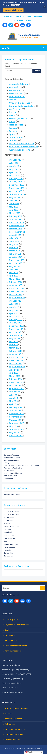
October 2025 (15, 191)
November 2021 (16, 329)
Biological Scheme (12, 739)
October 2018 (15, 420)
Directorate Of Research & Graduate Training (21, 465)
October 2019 (15, 385)
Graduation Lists (12, 640)
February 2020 (16, 379)
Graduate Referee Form (15, 729)
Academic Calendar (18, 84)
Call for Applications (11, 526)
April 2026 (13, 172)
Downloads (38, 16)
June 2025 (14, 203)
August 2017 (14, 432)
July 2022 (13, 304)
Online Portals (7, 16)
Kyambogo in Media (18, 118)
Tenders (13, 140)
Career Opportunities (14, 734)
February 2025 (15, 216)
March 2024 (14, 250)
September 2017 (16, 429)
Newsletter (8, 550)
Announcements (17, 96)
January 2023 (15, 285)
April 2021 (13, 344)
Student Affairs (16, 137)
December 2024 (16, 222)
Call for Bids (10, 724)
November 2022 (16, 291)
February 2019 (15, 407)
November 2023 (16, 260)
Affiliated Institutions (12, 458)
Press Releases (16, 125)
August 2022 (15, 301)
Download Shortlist (13, 10)
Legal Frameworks (11, 544)
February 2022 (15, 319)
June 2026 (14, 166)
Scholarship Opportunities (16, 645)
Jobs (29, 16)
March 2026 (14, 175)
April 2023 (13, 276)
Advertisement (16, 93)
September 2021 (16, 335)
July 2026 (13, 163)
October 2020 (15, 363)
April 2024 (13, 247)
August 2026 (15, 160)
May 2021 (13, 341)
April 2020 (13, 373)
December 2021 (16, 326)
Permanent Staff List (13, 651)
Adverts (7, 523)
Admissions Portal (10, 476)
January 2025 (15, 219)
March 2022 (14, 316)
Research (13, 131)
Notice (12, 121)
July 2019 (13, 395)
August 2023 (15, 266)
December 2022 (16, 288)
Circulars (7, 529)
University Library (12, 619)
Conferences (18, 20)
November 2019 (16, 382)
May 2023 (13, 272)
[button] (6, 48)
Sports (12, 134)
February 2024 (16, 254)
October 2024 (15, 228)
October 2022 (15, 294)
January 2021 (15, 354)
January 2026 (15, 182)
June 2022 (14, 307)
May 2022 (13, 310)
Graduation (8, 478)
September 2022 (17, 297)
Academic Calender (13, 719)
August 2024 (15, 235)
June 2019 (13, 398)
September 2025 (17, 194)
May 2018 (13, 426)
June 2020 (14, 370)
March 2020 (14, 376)
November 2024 (16, 225)
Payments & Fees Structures (17, 625)
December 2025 (16, 185)
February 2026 (16, 178)
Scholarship (8, 553)
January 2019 (15, 410)
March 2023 (14, 279)
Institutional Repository (12, 460)
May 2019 (13, 401)
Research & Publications (13, 468)
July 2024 (13, 238)
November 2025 (16, 188)
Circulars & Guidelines (19, 103)
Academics (14, 87)
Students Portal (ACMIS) (13, 473)
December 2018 (16, 413)
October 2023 (15, 263)
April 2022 (13, 313)
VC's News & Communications (23, 146)
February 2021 (15, 351)
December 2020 (16, 357)
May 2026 (13, 169)
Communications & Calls (21, 106)
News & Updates (10, 547)
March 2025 (14, 213)
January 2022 (15, 323)
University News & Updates (21, 143)
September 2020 (17, 366)
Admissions (14, 90)
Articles (12, 99)
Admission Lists (9, 470)
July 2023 (13, 269)
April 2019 (13, 404)
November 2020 (16, 360)
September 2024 (17, 232)
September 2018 (16, 423)
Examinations (9, 535)
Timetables (8, 556)
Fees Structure (9, 538)
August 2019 (14, 392)
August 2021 (14, 338)
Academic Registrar (11, 514)
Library (6, 463)
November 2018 (16, 417)
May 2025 (13, 207)
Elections (13, 112)
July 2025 (13, 200)
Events (28, 20)
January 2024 (15, 257)
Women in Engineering (19, 150)
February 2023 (16, 282)
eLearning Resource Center (16, 708)
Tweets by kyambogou (13, 494)
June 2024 (14, 241)
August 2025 (15, 197)
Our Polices (9, 630)
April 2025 (13, 210)
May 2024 (13, 244)
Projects (13, 128)
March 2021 (14, 348)
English (31, 752)
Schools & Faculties (11, 455)
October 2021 (15, 332)
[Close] (44, 6)
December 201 (16, 435)
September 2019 (16, 388)
